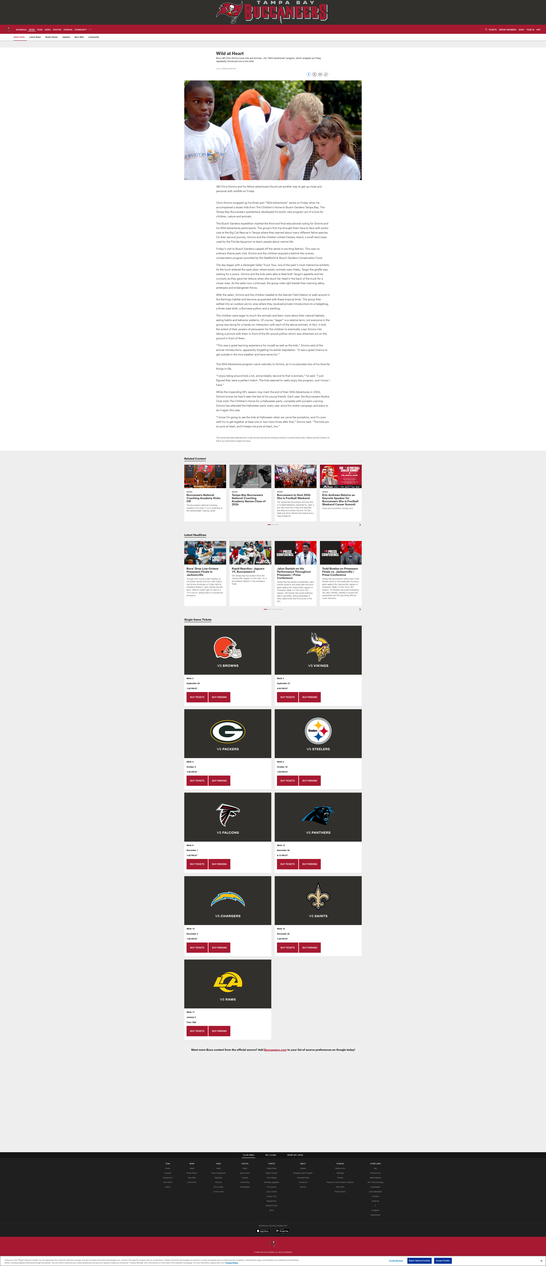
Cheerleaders (245, 1187)
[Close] (541, 1261)
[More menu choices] (90, 29)
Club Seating (272, 1178)
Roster (167, 1168)
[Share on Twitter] (314, 76)
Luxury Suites (271, 1192)
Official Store (375, 1173)
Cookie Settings (396, 1260)
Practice (245, 1178)
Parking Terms (340, 1192)
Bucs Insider (218, 1187)
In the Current (218, 1192)
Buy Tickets (197, 697)
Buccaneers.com (275, 1049)
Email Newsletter (375, 1192)
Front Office (167, 1182)
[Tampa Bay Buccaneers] (273, 1244)
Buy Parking (219, 697)
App (375, 1168)
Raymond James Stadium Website (340, 1182)
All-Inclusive (271, 1187)
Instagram (375, 1210)
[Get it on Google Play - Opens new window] (282, 1232)
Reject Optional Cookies (419, 1260)
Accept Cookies (443, 1260)
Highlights (218, 1178)
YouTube (375, 1196)
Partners (303, 1187)
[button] (269, 525)
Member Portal (271, 1205)
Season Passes (271, 1173)
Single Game (271, 1168)
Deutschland (375, 1215)
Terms (271, 1210)
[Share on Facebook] (309, 76)
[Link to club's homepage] (8, 29)
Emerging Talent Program (303, 1173)
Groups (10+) (271, 1196)
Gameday (340, 1173)
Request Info (271, 1201)
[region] (273, 1261)
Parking (340, 1178)
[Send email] (320, 76)
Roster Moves (192, 1173)
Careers (303, 1168)
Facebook (375, 1201)
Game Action (245, 1173)
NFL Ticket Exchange (375, 1182)
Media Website (375, 1178)
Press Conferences (218, 1173)
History (167, 1187)
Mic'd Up (218, 1182)
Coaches (167, 1173)
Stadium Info (340, 1168)
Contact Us (303, 1182)
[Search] (486, 29)
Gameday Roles (303, 1178)
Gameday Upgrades (271, 1182)
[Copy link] (326, 74)
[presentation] (360, 525)
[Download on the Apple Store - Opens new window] (263, 1231)
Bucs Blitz (192, 1178)
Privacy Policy (232, 1263)
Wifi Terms (340, 1187)
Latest (192, 1168)
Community (192, 1182)
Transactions (167, 1178)
